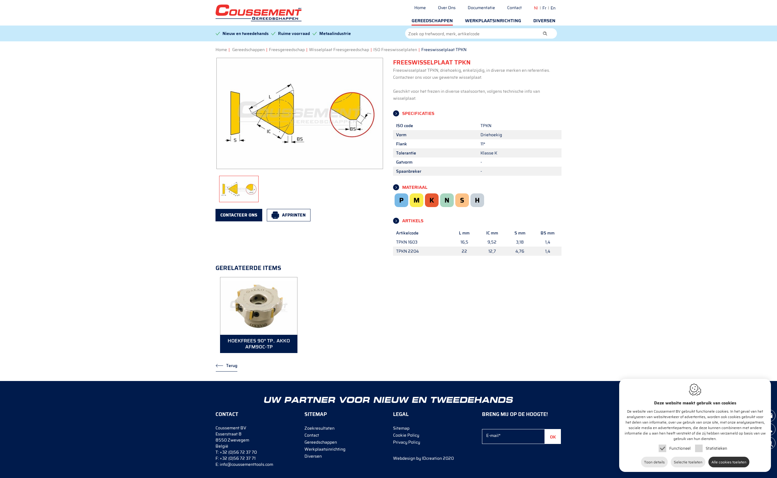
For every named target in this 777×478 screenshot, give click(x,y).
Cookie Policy (406, 435)
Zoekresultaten (319, 428)
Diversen (544, 20)
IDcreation (417, 458)
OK (553, 437)
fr (544, 8)
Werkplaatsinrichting (493, 20)
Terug (231, 365)
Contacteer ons (238, 215)
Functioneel (679, 448)
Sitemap (401, 428)
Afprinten (294, 215)
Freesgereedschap (287, 49)
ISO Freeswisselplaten (395, 49)
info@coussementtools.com (246, 464)
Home (420, 7)
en (553, 8)
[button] (545, 33)
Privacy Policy (406, 442)
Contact (514, 7)
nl (536, 8)
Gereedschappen (432, 20)
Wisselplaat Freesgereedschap (339, 49)
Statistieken (716, 448)
